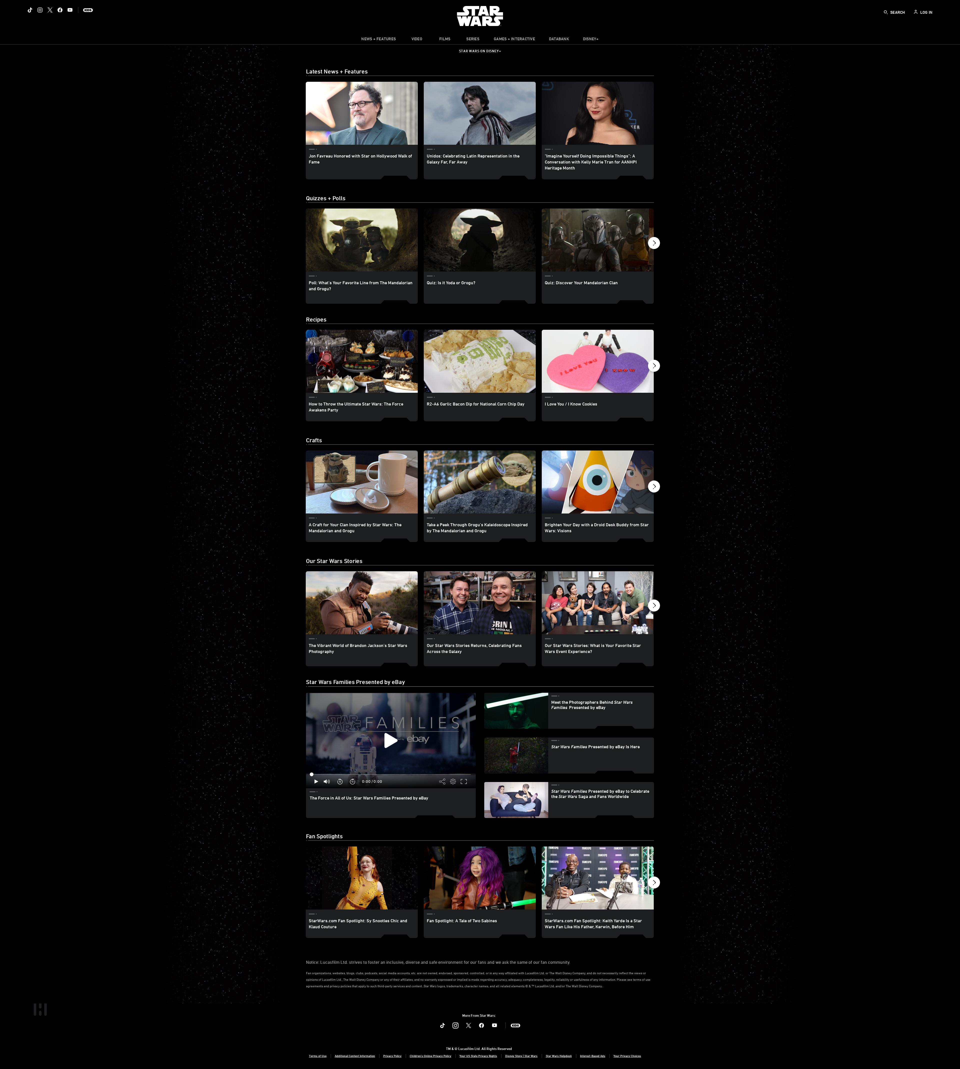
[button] (654, 244)
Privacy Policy (392, 1056)
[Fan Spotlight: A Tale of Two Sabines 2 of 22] (480, 878)
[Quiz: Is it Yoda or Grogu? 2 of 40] (480, 240)
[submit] (885, 12)
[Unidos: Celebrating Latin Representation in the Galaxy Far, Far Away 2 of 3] (480, 113)
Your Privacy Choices (627, 1056)
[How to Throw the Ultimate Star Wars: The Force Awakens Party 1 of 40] (362, 361)
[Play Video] (391, 740)
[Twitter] (50, 10)
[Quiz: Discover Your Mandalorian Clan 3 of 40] (598, 240)
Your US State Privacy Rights (478, 1056)
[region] (391, 740)
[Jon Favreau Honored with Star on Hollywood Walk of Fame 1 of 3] (362, 113)
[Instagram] (40, 10)
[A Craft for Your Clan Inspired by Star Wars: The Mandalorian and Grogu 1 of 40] (362, 482)
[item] (378, 40)
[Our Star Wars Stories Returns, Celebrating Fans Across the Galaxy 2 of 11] (480, 602)
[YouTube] (70, 10)
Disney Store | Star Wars (521, 1056)
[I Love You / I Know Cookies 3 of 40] (598, 361)
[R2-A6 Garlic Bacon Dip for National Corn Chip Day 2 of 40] (480, 361)
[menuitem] (417, 40)
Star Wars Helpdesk (559, 1056)
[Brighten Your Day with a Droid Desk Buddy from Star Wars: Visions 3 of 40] (598, 482)
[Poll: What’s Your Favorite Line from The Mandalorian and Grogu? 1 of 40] (362, 240)
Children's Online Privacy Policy (430, 1056)
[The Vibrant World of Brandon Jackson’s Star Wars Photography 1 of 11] (362, 602)
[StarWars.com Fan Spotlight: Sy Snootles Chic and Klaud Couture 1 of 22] (362, 878)
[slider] (391, 774)
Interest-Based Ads (592, 1056)
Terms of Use (317, 1056)
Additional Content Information (355, 1056)
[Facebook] (60, 10)
